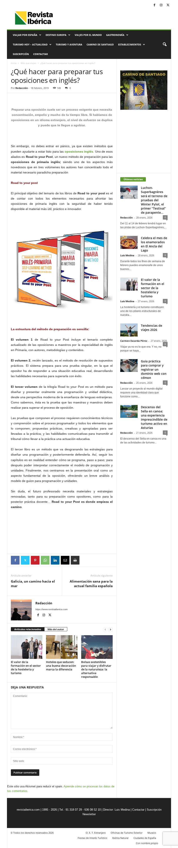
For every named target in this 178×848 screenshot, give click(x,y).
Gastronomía (115, 35)
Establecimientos (129, 44)
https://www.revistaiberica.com (51, 609)
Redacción (21, 88)
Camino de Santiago (100, 44)
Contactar (40, 54)
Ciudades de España (145, 838)
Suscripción (21, 54)
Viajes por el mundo (88, 35)
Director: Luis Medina (116, 809)
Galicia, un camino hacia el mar (33, 583)
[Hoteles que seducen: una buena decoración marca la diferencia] (61, 647)
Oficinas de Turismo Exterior (126, 832)
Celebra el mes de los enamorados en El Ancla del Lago (154, 244)
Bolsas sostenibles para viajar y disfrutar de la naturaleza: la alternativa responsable (96, 669)
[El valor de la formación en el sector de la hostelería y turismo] (26, 647)
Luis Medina (127, 255)
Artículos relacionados (27, 629)
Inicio (13, 63)
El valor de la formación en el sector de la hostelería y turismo (26, 667)
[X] (167, 5)
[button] (164, 44)
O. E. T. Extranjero (96, 832)
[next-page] (110, 629)
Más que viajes (28, 63)
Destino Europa (56, 35)
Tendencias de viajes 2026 (151, 327)
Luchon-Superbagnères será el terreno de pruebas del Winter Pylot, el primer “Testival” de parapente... (154, 200)
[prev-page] (105, 629)
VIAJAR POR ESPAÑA (25, 35)
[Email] (65, 560)
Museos (151, 832)
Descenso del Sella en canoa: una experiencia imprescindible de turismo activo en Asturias (154, 417)
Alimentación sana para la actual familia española (91, 583)
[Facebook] (154, 5)
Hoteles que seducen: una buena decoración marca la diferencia (61, 665)
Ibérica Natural (120, 838)
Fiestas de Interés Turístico (92, 838)
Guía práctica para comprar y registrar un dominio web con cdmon (153, 369)
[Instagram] (161, 5)
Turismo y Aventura (69, 44)
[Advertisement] (62, 542)
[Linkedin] (55, 560)
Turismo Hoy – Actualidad (30, 44)
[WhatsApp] (45, 560)
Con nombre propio (147, 843)
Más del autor (56, 629)
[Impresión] (75, 560)
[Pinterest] (35, 560)
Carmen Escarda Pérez (133, 340)
